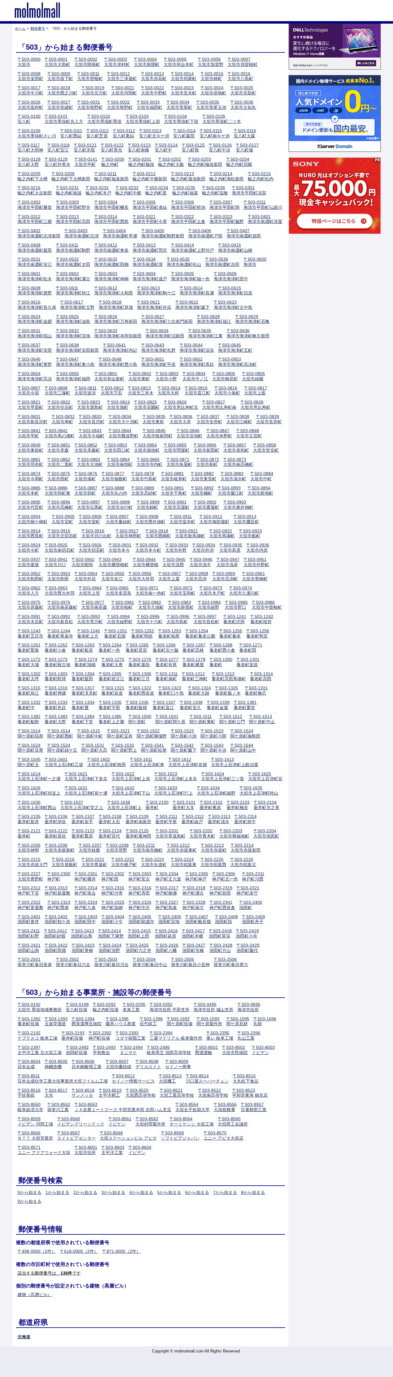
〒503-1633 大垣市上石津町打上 (173, 790)
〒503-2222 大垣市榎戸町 (124, 862)
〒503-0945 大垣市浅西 (173, 562)
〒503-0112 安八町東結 (124, 133)
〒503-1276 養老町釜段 (139, 662)
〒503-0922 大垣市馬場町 (222, 533)
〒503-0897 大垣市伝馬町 (90, 505)
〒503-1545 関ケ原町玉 (29, 762)
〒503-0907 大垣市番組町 (118, 519)
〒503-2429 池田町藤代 (247, 948)
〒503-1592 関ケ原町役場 (180, 1021)
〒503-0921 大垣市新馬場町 (190, 533)
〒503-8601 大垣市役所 (85, 1150)
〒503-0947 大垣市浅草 (227, 562)
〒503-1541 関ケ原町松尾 (154, 748)
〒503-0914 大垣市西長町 (30, 533)
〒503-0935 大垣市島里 (230, 548)
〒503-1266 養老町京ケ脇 (165, 647)
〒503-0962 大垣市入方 (29, 590)
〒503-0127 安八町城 (247, 148)
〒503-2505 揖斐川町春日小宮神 (190, 962)
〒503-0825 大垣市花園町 (147, 405)
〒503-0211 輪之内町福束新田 (111, 176)
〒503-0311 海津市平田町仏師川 (262, 205)
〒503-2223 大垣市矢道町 (154, 862)
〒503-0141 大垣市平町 (85, 162)
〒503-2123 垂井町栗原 (83, 833)
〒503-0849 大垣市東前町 (30, 448)
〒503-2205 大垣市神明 (29, 848)
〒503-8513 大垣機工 (170, 1078)
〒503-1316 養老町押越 (56, 690)
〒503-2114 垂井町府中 (245, 819)
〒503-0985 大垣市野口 (236, 605)
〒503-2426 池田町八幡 (166, 948)
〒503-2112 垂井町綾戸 (192, 819)
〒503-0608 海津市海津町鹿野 (35, 291)
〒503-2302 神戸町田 (112, 876)
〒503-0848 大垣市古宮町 (249, 433)
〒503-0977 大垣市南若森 (94, 605)
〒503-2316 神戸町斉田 (139, 890)
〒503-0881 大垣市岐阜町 (174, 476)
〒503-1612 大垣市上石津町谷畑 (187, 762)
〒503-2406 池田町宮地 (169, 919)
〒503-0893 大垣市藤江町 (230, 490)
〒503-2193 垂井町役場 (72, 1035)
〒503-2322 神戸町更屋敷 (30, 905)
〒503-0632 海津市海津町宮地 (73, 333)
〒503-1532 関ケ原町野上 (124, 748)
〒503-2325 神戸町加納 (112, 905)
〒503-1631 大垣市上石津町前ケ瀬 (85, 790)
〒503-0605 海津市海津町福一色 (190, 276)
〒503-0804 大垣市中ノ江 (195, 376)
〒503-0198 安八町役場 (77, 1007)
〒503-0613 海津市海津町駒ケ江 (156, 291)
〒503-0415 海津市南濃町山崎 (235, 248)
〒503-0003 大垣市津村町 (117, 62)
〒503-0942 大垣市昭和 (83, 562)
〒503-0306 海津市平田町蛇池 (188, 205)
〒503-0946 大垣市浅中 (200, 562)
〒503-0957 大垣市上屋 (169, 576)
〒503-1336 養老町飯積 (137, 705)
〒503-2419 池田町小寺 (247, 933)
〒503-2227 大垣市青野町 (30, 876)
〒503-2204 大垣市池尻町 (266, 833)
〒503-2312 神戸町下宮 (29, 890)
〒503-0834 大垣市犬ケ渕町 (123, 419)
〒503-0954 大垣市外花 (85, 576)
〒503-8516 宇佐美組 (29, 1093)
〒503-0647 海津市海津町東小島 (75, 362)
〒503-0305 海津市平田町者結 (150, 205)
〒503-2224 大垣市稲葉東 (183, 862)
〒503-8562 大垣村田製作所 (150, 1121)
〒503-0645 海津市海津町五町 (235, 348)
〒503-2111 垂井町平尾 (166, 819)
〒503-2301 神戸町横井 (85, 876)
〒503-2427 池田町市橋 (193, 948)
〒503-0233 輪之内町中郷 (128, 190)
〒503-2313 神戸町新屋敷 (57, 890)
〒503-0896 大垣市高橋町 (60, 505)
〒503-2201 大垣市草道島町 (170, 833)
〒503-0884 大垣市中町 (261, 476)
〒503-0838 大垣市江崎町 (239, 419)
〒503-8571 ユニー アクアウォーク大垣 (44, 1150)
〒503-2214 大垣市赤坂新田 (246, 848)
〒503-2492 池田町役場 (77, 1050)
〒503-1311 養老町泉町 (166, 676)
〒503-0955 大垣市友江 (112, 576)
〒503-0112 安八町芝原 (97, 133)
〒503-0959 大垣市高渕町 (225, 576)
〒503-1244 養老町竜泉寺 (60, 633)
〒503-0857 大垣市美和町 (236, 448)
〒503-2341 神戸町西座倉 (222, 905)
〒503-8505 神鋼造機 (56, 1064)
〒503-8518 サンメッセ (83, 1093)
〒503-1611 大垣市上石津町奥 (147, 762)
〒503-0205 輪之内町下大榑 (33, 176)
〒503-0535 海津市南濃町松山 (184, 262)
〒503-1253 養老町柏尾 (169, 633)
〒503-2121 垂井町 (29, 833)
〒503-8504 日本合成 (29, 1064)
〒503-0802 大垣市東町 (139, 376)
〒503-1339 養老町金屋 (218, 705)
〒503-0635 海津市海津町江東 (205, 333)
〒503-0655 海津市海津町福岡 (73, 376)
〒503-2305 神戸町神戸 (196, 876)
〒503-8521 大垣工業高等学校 (177, 1093)
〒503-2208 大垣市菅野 (117, 848)
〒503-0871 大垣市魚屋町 (179, 462)
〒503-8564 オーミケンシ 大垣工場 (191, 1121)
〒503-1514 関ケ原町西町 (60, 733)
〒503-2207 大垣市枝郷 (90, 848)
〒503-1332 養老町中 (29, 705)
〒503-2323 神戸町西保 (58, 905)
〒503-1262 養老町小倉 (56, 647)
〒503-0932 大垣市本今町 (148, 548)
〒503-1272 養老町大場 (29, 662)
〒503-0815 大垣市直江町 (197, 390)
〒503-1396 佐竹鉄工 (151, 1021)
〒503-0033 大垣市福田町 (149, 105)
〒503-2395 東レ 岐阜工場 (219, 1035)
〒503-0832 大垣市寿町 (63, 419)
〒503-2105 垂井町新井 (29, 819)
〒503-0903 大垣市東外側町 (238, 505)
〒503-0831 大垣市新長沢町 (33, 419)
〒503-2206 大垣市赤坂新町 (60, 848)
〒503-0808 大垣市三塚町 (57, 390)
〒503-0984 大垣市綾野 (209, 605)
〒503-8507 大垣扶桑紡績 (118, 1064)
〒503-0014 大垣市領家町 (183, 76)
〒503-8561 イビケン (119, 1121)
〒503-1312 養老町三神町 (195, 676)
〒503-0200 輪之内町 (112, 162)
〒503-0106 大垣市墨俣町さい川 (37, 133)
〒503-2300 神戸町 (58, 876)
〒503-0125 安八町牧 (193, 148)
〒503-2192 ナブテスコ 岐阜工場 (37, 1035)
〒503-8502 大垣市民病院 (235, 1050)
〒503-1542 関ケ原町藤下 (183, 748)
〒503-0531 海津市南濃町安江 (35, 262)
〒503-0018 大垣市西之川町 (62, 90)
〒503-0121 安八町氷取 (85, 148)
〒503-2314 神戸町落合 (85, 890)
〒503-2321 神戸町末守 (247, 890)
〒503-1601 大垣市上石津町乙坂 (64, 762)
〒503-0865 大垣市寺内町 (149, 462)
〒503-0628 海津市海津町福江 (214, 319)
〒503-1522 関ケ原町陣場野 (152, 733)
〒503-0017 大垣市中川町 (30, 90)
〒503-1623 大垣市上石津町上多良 (175, 776)
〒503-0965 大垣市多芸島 (118, 590)
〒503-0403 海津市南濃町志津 (81, 233)
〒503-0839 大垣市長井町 (269, 419)
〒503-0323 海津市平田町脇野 (226, 219)
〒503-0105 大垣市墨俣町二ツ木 (221, 119)
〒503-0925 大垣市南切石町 (60, 548)
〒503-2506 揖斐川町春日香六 (231, 962)
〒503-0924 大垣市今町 (29, 548)
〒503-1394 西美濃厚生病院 (87, 1021)
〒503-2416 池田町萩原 (166, 933)
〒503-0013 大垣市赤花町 (154, 76)
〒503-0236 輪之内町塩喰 (215, 190)
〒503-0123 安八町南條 (139, 148)
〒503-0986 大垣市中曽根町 (267, 605)
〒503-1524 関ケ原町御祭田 (245, 733)
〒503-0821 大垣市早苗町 (30, 405)
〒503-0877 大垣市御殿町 (114, 476)
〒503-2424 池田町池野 (110, 948)
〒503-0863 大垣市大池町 (90, 462)
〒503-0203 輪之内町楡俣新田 (205, 162)
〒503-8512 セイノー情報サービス (133, 1078)
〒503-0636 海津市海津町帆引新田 (248, 333)
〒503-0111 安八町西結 (71, 133)
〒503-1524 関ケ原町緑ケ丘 (62, 748)
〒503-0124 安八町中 (166, 148)
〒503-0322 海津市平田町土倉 (188, 219)
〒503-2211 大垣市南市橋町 (148, 848)
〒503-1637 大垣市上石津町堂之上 (81, 805)
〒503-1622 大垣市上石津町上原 (130, 776)
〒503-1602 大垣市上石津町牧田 (106, 762)
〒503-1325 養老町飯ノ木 (228, 690)
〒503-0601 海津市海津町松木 (35, 276)
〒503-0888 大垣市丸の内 (114, 490)
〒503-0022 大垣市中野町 (154, 90)
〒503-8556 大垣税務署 (225, 1107)
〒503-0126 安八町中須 (220, 148)
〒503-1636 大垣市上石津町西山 (37, 805)
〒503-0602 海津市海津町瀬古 (73, 276)
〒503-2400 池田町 (250, 905)
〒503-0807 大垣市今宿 (29, 390)
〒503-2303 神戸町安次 (139, 876)
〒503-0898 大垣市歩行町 (120, 505)
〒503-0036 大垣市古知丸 (243, 105)
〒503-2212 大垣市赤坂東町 (182, 848)
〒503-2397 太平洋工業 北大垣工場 (40, 1050)
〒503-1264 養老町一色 (110, 647)
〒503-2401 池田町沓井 (29, 919)
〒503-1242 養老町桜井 (261, 619)
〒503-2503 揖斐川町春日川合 (111, 962)
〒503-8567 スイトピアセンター (76, 1135)
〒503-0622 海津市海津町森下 (192, 305)
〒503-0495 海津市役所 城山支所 (213, 1007)
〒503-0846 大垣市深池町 (189, 433)
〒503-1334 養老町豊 (83, 705)
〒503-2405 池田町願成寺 (141, 919)
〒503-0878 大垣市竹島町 (144, 476)
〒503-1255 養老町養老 (230, 633)
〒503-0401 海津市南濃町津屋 (265, 219)
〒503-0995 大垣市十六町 (149, 619)
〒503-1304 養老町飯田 (83, 676)
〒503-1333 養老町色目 (56, 705)
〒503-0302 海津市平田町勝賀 (35, 205)
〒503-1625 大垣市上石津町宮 (265, 776)
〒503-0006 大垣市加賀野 (211, 62)
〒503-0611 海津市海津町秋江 (73, 291)
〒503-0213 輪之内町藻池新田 (188, 176)
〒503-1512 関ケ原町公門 (232, 719)
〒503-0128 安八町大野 (29, 162)
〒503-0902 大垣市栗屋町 (206, 505)
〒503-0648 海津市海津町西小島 (118, 362)
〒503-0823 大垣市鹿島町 (90, 405)
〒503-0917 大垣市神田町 (128, 533)
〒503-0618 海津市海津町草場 (116, 305)
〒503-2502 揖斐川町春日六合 (73, 962)
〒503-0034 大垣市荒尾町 (179, 105)
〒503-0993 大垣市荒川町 (90, 619)
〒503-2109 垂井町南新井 (138, 819)
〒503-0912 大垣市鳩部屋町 (214, 519)
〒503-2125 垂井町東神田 (138, 833)
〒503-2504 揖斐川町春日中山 (150, 962)
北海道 (24, 1336)
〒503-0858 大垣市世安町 (266, 448)
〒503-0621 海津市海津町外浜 (154, 305)
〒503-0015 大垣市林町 (212, 76)
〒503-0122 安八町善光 (112, 148)
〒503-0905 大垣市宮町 (63, 519)
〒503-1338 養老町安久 (191, 705)
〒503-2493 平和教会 (104, 1050)
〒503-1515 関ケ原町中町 (90, 733)
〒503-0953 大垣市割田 (58, 576)
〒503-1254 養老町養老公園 (200, 633)
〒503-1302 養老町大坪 (29, 676)
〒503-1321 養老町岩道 (112, 690)
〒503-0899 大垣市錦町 (148, 505)
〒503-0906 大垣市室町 (90, 519)
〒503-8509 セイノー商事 (178, 1064)
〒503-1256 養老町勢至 (257, 633)
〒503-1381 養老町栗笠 (245, 705)
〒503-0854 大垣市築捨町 (147, 448)
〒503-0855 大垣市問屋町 (176, 448)
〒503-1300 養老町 (220, 662)
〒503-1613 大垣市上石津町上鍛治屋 (234, 762)
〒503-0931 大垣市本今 (119, 548)
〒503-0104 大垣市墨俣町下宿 (181, 119)
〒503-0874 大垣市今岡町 (30, 476)
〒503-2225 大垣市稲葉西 (213, 862)
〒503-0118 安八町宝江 (58, 148)
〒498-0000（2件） (37, 1251)
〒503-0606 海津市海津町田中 (231, 276)
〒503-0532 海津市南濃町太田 (73, 262)
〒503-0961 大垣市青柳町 (255, 576)
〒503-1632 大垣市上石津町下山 (130, 790)
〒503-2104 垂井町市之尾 (266, 805)
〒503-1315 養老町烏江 (29, 690)
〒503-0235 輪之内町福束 (185, 190)
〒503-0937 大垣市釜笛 (29, 562)
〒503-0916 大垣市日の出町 (96, 533)
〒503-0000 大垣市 (29, 62)
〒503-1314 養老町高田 (261, 676)
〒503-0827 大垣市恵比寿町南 (219, 405)
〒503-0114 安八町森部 (184, 133)
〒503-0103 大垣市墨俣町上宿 (143, 119)
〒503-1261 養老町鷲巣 (29, 647)
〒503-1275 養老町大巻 (112, 662)
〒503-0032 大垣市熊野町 (120, 105)
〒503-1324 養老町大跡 (199, 690)
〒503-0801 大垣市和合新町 (109, 376)
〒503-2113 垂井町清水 (219, 819)
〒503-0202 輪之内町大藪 (171, 162)
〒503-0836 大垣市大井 (181, 419)
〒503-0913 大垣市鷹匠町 (246, 519)
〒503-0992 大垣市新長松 (60, 619)
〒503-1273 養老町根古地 (57, 662)
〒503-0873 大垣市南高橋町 (238, 462)
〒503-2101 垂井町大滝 (184, 805)
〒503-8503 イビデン (263, 1050)
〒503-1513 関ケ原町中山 (262, 719)
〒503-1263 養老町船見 (83, 647)
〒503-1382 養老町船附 (29, 719)
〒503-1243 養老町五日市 (30, 633)
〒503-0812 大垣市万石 (112, 390)
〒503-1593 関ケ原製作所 (209, 1021)
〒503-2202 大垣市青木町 (202, 833)
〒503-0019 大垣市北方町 (94, 90)
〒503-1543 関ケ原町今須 (213, 748)
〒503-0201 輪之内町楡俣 (141, 162)
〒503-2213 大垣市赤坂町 (214, 848)
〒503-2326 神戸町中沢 (139, 905)
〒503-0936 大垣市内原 (257, 548)
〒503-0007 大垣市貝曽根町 (243, 62)
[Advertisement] (335, 332)
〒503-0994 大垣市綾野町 (120, 619)
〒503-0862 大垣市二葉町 (60, 462)
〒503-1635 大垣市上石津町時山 (258, 790)
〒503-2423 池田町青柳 (83, 948)
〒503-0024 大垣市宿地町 (213, 90)
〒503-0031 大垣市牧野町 (90, 105)
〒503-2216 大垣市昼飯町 (64, 862)
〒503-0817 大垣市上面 (255, 390)
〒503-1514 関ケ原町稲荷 (30, 733)
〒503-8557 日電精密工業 (254, 1107)
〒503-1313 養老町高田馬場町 (229, 676)
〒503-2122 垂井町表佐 (56, 833)
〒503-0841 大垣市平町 (29, 433)
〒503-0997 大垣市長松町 (206, 619)
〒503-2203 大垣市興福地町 (234, 833)
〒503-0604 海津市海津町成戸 (150, 276)
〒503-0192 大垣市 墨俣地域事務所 (40, 1007)
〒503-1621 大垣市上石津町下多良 (85, 776)
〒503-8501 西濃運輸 (206, 1050)
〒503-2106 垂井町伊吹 (56, 819)
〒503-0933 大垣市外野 (176, 548)
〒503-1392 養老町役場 (29, 1021)
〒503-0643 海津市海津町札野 (158, 348)
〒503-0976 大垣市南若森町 (62, 605)
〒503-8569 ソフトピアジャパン (180, 1135)
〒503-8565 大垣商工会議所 (233, 1121)
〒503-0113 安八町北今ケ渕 (154, 133)
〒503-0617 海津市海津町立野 (77, 305)
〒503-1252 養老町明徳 (142, 633)
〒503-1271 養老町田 (250, 647)
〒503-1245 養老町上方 (88, 633)
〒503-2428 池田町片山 (220, 948)
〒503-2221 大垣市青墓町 (94, 862)
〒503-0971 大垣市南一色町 (150, 590)
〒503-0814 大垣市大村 (169, 390)
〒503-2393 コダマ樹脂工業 (130, 1035)
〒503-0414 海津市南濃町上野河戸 (192, 248)
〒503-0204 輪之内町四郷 (239, 162)
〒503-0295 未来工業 (134, 1007)
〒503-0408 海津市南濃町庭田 (35, 248)
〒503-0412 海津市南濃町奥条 (111, 248)
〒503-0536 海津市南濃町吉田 (222, 262)
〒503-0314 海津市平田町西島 (111, 219)
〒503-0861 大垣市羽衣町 (30, 462)
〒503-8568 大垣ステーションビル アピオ (128, 1135)
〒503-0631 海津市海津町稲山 (35, 333)
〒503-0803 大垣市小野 (166, 376)
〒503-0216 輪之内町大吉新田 (35, 190)
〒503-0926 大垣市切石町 (91, 548)
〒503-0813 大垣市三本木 (141, 390)
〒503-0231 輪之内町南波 (69, 190)
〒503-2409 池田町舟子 (253, 919)
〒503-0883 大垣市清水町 (233, 476)
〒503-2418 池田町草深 (220, 933)
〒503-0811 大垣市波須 (85, 390)
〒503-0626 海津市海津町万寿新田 (115, 319)
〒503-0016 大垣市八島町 (240, 76)
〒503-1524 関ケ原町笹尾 (30, 748)
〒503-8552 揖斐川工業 (58, 1107)
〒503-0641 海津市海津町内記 (120, 348)
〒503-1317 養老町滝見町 (84, 690)
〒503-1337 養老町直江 (164, 705)
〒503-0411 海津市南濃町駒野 (73, 248)
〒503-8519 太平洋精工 (110, 1093)
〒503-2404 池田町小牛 (112, 919)
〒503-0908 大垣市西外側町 (150, 519)
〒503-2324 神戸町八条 (85, 905)
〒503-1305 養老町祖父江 (111, 676)
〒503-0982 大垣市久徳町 (151, 605)
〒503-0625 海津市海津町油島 (73, 319)
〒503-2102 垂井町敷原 (211, 805)
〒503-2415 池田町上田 (139, 933)
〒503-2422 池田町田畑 (56, 948)
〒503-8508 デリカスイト (148, 1064)
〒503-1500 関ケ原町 (139, 719)
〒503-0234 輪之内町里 (156, 190)
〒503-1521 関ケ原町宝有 (120, 733)
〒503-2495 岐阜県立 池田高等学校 (169, 1050)
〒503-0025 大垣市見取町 (243, 90)
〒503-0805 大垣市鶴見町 (225, 376)
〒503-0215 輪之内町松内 (261, 176)
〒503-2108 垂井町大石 (110, 819)
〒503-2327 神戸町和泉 (166, 905)
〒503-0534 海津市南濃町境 (148, 262)
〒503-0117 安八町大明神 (30, 148)
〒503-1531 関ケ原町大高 (94, 748)
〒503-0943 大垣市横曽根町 (114, 562)
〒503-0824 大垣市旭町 (118, 405)
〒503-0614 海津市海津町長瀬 (197, 291)
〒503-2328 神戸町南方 (193, 905)
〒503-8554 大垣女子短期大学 (192, 1107)
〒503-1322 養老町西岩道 (141, 690)
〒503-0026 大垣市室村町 (30, 105)
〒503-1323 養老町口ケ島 (171, 690)
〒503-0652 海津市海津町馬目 (197, 362)
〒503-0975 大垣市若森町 (30, 605)
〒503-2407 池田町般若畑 (198, 919)
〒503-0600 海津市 (255, 262)
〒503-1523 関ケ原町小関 (213, 733)
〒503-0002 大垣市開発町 (87, 62)
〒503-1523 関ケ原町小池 (183, 733)
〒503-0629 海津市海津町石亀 (252, 319)
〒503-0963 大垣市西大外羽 (60, 590)
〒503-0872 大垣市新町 (207, 462)
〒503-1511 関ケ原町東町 (202, 719)
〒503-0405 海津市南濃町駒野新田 (162, 233)
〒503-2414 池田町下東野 (111, 933)
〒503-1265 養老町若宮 (137, 647)
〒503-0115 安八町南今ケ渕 (215, 133)
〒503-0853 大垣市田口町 (117, 448)
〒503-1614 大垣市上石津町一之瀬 (39, 776)
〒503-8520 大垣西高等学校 (141, 1093)
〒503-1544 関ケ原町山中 (243, 748)
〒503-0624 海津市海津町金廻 (35, 319)
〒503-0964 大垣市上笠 (90, 590)
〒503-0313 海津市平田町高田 (73, 219)
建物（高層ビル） (35, 1294)
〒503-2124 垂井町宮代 (110, 833)
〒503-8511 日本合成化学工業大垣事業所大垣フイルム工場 (63, 1078)
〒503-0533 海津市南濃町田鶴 (111, 262)
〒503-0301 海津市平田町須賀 (249, 190)
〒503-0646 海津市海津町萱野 (35, 362)
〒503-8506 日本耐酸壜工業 (87, 1064)
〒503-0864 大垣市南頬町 (120, 462)
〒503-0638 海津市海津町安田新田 (77, 348)
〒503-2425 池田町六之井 (138, 948)
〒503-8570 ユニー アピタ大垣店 (223, 1135)
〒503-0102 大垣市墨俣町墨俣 (104, 119)
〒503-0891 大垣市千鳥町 (174, 490)
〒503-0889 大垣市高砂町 (144, 490)
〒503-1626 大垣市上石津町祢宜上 (39, 790)
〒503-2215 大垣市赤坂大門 (33, 862)
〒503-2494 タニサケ (131, 1050)
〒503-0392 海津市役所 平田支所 (169, 1007)
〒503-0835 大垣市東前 (153, 419)
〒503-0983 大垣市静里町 (181, 605)
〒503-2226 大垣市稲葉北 (243, 862)
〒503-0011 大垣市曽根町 (90, 76)
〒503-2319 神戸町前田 (220, 890)
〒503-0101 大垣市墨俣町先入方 (64, 119)
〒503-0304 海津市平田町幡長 (111, 205)
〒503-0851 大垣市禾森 (58, 448)
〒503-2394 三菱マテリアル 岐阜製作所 (176, 1035)
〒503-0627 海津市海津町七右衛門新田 (167, 319)
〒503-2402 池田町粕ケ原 (57, 919)
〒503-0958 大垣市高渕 (196, 576)
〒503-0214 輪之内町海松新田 (226, 176)
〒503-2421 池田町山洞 (29, 948)
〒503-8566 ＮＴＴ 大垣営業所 (35, 1135)
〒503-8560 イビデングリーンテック (80, 1121)
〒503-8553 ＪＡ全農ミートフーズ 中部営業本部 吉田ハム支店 (122, 1107)
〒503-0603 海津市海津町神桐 (111, 276)
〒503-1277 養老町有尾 (166, 662)
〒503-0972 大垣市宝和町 (182, 590)
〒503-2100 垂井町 (157, 805)
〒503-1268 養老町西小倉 (222, 647)
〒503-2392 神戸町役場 (99, 1035)
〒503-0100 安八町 (29, 119)
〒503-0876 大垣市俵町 (85, 476)
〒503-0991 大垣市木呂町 (30, 619)
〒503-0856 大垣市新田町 (206, 448)
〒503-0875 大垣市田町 (58, 476)
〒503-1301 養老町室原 (247, 662)
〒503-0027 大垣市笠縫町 (60, 105)
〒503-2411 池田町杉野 (29, 933)
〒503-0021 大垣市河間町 (124, 90)
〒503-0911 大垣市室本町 (182, 519)
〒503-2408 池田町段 (226, 919)
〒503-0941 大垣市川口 (56, 562)
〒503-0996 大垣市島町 (177, 619)
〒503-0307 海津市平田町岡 (224, 205)
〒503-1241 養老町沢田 (234, 619)
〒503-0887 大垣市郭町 (85, 490)
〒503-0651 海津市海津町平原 (158, 362)
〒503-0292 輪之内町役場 (106, 1007)
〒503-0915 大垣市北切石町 (62, 533)
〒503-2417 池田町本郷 (193, 933)
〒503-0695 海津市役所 (248, 1007)
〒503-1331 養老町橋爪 (256, 690)
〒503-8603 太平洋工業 (112, 1150)
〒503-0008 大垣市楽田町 (30, 76)
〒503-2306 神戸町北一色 (225, 876)
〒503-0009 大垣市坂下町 (60, 76)
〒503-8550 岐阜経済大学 (30, 1107)
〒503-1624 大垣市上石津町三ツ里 (222, 776)
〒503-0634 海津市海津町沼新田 (165, 333)
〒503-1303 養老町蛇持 (56, 676)
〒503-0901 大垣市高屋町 (176, 505)
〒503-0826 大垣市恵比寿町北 (181, 405)
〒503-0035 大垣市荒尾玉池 (211, 105)
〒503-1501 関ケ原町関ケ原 (170, 719)
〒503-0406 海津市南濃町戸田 (205, 233)
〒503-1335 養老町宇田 (110, 705)
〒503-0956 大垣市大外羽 (141, 576)
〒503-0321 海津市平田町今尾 (150, 219)
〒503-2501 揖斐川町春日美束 (35, 962)
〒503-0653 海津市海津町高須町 (237, 362)
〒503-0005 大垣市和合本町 (179, 62)
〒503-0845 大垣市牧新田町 (157, 433)
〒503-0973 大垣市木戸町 (212, 590)
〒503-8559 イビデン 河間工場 (35, 1121)
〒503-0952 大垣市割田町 (30, 576)
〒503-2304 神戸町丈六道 (168, 876)
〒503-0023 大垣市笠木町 (183, 90)
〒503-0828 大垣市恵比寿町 (255, 405)
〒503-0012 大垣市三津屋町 (122, 76)
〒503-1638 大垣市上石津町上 (124, 805)
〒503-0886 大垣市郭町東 (57, 490)
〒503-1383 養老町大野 (56, 719)
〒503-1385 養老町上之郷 (111, 719)
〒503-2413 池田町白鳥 (82, 933)
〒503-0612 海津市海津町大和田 (113, 291)
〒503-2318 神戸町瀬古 (193, 890)
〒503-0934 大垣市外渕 (203, 548)
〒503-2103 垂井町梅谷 (238, 805)
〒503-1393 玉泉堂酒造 (56, 1021)
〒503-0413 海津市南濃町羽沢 (150, 248)
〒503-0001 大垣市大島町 (57, 62)
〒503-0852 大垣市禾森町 (87, 448)
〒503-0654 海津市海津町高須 (35, 376)
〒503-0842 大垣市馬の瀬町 (60, 433)
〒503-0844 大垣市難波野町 (123, 433)
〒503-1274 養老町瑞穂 (85, 662)
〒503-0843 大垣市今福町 (91, 433)
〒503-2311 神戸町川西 (253, 876)
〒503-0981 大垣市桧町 (122, 605)
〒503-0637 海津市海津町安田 (35, 348)
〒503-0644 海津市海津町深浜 (197, 348)
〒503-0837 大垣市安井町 (209, 419)
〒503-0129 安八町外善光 (57, 162)
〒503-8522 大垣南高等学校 (213, 1093)
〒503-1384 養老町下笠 (83, 719)
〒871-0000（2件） (121, 1251)
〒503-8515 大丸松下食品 (246, 1078)
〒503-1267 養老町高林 (193, 647)
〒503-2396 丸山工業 (248, 1035)
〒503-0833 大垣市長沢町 (91, 419)
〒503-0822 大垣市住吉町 (60, 405)
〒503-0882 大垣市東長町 (203, 476)
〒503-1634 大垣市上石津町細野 (216, 790)
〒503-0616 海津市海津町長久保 (37, 305)
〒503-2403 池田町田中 (85, 919)
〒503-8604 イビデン (139, 1150)
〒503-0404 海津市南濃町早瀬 (120, 233)
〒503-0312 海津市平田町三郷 (35, 219)
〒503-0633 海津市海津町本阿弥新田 (118, 333)
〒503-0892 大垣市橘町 (202, 490)
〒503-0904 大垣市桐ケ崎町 (33, 519)
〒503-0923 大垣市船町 (250, 533)
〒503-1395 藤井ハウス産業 (121, 1021)
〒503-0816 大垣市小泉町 (227, 390)
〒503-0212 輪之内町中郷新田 (150, 176)
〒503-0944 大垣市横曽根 (145, 562)
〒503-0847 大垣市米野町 (219, 433)
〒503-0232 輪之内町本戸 (98, 190)
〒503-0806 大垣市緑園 (253, 376)
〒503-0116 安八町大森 (245, 133)
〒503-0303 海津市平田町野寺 (73, 205)
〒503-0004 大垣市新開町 (147, 62)
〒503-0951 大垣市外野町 (256, 562)
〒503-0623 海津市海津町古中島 (233, 305)
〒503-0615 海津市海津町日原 (235, 291)
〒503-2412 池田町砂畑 (55, 933)
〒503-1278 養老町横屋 (193, 662)
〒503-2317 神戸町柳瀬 (166, 890)
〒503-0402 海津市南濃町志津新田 (39, 233)
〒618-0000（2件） (79, 1251)
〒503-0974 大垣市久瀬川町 (244, 590)
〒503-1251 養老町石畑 (115, 633)
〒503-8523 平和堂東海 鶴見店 (250, 1093)
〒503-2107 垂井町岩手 (83, 819)
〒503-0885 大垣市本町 (29, 490)
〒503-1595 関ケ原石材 (237, 1021)
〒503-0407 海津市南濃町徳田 (244, 233)
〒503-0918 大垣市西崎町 (158, 533)
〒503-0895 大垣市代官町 (30, 505)
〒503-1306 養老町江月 (139, 676)
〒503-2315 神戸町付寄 (112, 890)
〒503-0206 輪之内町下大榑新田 (71, 176)
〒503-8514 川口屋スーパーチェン (207, 1078)
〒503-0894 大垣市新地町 (260, 490)
